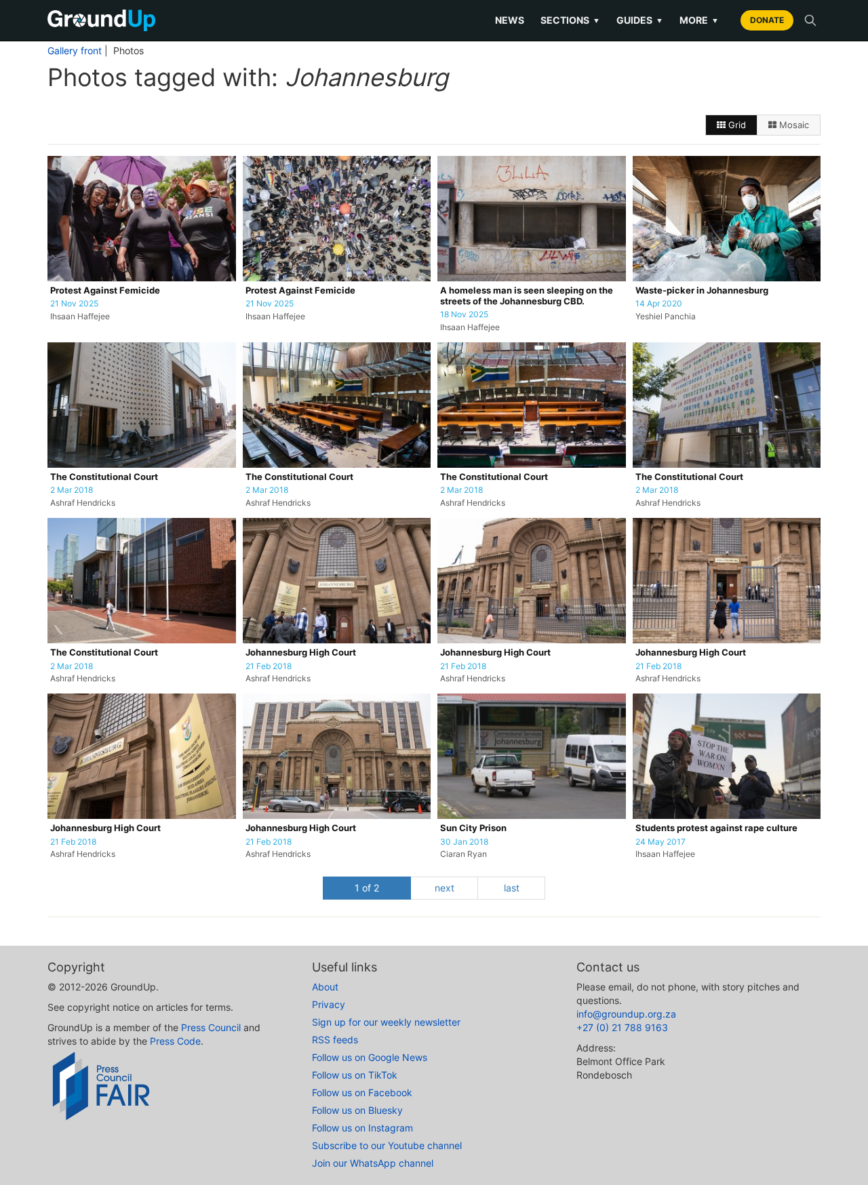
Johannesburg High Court (300, 652)
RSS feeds (335, 1039)
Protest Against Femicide (105, 290)
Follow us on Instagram (362, 1127)
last (511, 887)
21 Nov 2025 (74, 303)
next (444, 887)
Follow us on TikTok (354, 1075)
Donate (767, 20)
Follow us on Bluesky (357, 1110)
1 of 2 (367, 887)
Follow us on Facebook (362, 1092)
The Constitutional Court (104, 477)
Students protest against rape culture (716, 828)
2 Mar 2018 (71, 490)
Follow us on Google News (369, 1057)
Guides (639, 20)
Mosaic (792, 124)
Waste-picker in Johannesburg (701, 290)
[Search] (810, 20)
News (509, 20)
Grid (736, 124)
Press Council (211, 1027)
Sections (570, 20)
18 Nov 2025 (464, 314)
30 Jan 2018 (464, 842)
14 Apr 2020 (658, 303)
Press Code (175, 1041)
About (325, 986)
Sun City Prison (473, 828)
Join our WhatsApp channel (372, 1163)
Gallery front (74, 50)
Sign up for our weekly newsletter (386, 1022)
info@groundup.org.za (626, 1014)
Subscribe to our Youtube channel (387, 1145)
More (699, 20)
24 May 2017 (660, 842)
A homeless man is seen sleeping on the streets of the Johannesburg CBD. (526, 295)
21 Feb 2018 (268, 666)
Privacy (328, 1004)
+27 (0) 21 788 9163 (622, 1027)
